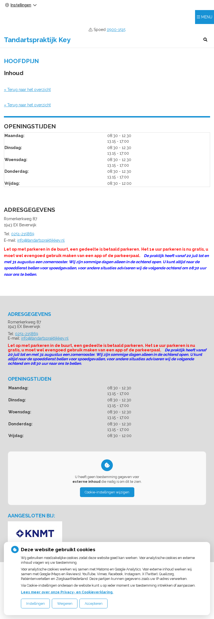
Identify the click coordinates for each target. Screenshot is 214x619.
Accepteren (94, 603)
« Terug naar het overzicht (27, 89)
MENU (206, 17)
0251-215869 (22, 234)
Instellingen (35, 603)
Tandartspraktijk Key (37, 40)
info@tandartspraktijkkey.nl (41, 240)
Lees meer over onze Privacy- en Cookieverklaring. (67, 592)
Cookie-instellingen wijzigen (107, 492)
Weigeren (64, 603)
